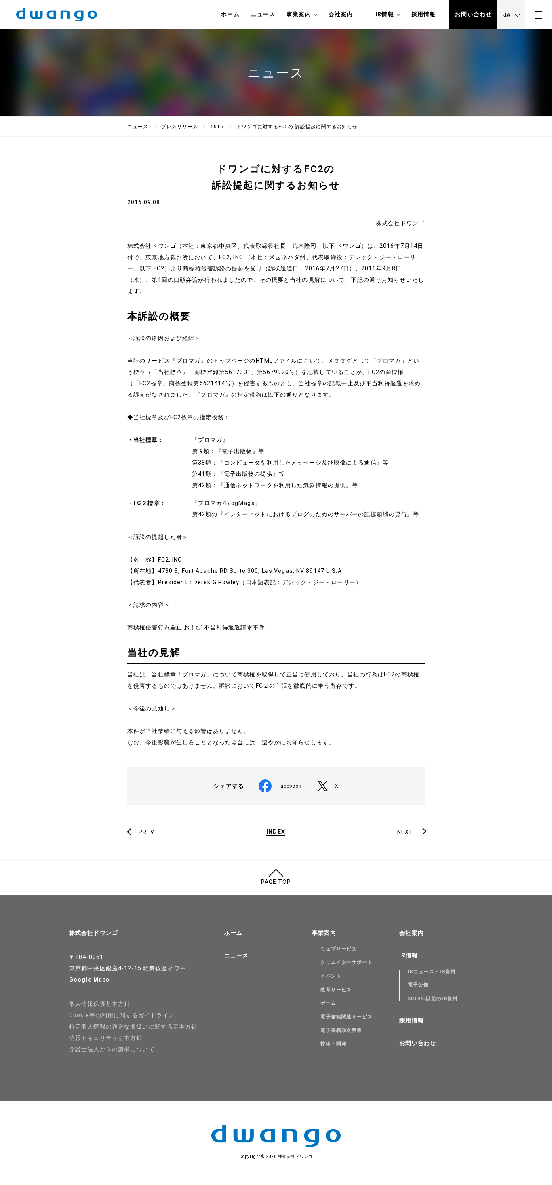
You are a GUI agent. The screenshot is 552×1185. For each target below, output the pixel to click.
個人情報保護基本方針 (99, 1004)
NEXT (405, 832)
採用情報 (423, 14)
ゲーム (328, 1003)
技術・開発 (333, 1044)
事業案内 (299, 14)
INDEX (275, 832)
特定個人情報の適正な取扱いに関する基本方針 (133, 1026)
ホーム (230, 14)
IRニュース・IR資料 (432, 971)
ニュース (263, 14)
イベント (330, 976)
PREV (146, 832)
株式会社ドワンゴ (93, 932)
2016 (217, 126)
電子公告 (418, 985)
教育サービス (336, 990)
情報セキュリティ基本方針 (105, 1038)
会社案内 (341, 14)
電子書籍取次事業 (341, 1030)
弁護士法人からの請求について (112, 1049)
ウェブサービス (338, 949)
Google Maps (89, 979)
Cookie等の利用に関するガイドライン (122, 1015)
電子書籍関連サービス (346, 1017)
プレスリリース (179, 126)
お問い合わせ (473, 14)
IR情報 (384, 14)
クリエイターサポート (346, 962)
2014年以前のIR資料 (433, 998)
